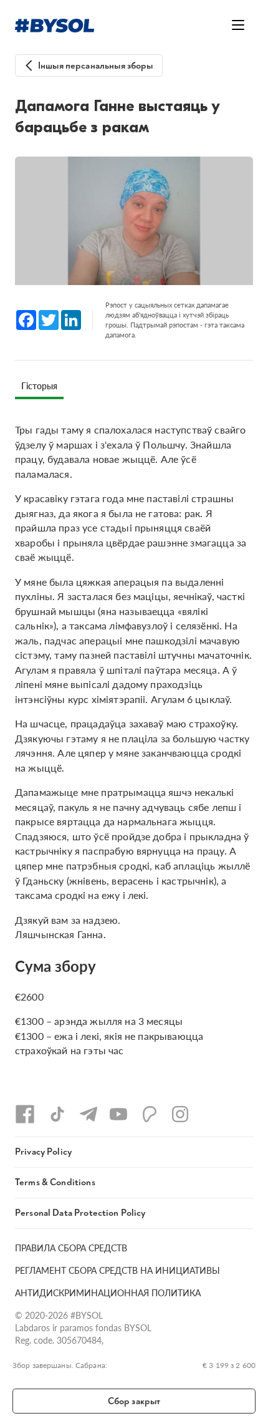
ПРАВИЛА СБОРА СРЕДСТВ (71, 1247)
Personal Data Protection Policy (80, 1213)
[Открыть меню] (238, 25)
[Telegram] (88, 1114)
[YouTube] (118, 1114)
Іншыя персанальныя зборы (95, 66)
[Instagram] (180, 1114)
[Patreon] (149, 1114)
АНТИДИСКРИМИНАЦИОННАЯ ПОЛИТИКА (108, 1292)
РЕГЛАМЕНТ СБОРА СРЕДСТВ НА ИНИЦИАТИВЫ (117, 1270)
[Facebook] (25, 1114)
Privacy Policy (43, 1152)
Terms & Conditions (55, 1182)
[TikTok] (57, 1114)
